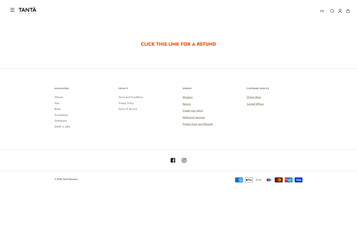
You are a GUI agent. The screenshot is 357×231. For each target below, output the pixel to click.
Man (57, 103)
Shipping (188, 97)
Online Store (254, 97)
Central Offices (255, 104)
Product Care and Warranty (198, 124)
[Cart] (348, 11)
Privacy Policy (126, 103)
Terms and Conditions (131, 97)
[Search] (332, 11)
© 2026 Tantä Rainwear (66, 179)
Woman (59, 97)
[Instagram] (184, 160)
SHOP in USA (62, 127)
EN (322, 11)
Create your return (193, 111)
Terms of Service (128, 109)
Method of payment (194, 117)
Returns (187, 104)
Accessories (61, 115)
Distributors (61, 121)
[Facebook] (172, 160)
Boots (58, 109)
